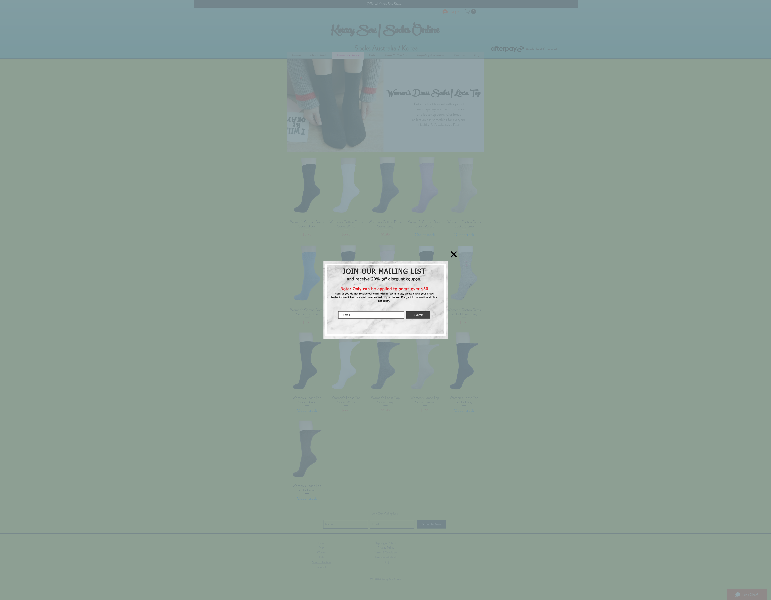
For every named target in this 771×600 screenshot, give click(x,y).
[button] (454, 254)
